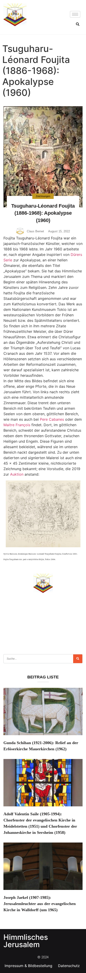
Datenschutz (69, 965)
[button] (77, 24)
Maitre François (16, 425)
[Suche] (77, 658)
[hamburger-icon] (75, 14)
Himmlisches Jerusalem (25, 941)
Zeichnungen (43, 196)
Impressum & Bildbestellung (28, 965)
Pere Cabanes (52, 419)
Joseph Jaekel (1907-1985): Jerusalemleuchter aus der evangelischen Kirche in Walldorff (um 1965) (39, 903)
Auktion (16, 474)
